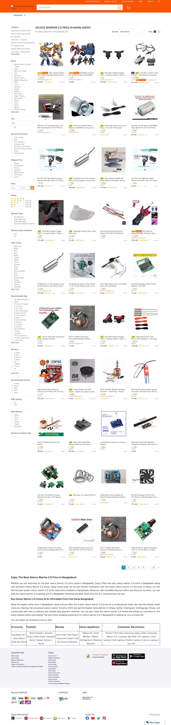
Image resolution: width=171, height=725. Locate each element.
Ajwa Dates (18, 638)
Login (140, 1)
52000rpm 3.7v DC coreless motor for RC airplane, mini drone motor (82, 180)
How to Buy (15, 658)
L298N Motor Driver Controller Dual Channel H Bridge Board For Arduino (50, 550)
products (43, 620)
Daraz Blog (52, 662)
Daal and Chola (19, 642)
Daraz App (51, 671)
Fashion (31, 626)
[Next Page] (159, 568)
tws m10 (131, 643)
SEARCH (120, 7)
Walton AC (87, 633)
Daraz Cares (52, 664)
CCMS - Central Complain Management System (27, 666)
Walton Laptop (133, 640)
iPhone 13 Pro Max (114, 633)
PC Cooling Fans (17, 46)
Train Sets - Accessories (20, 52)
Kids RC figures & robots (20, 49)
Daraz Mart (52, 668)
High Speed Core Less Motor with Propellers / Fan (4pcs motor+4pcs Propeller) (144, 339)
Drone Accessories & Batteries (23, 43)
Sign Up (150, 1)
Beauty (59, 626)
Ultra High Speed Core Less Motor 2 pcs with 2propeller (113, 285)
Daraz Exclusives (54, 673)
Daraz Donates (53, 675)
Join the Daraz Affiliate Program (59, 683)
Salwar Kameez (44, 640)
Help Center (15, 656)
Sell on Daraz (52, 679)
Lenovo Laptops (150, 640)
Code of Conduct (54, 681)
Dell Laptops (119, 640)
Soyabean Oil (18, 634)
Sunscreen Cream (64, 638)
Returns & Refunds (17, 660)
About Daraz (52, 656)
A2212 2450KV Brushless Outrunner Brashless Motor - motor (80, 339)
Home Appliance (89, 626)
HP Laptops (143, 636)
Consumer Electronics (131, 626)
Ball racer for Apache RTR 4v (84, 495)
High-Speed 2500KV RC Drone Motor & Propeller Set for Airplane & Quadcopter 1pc (112, 180)
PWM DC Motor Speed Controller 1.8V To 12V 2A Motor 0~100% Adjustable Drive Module (144, 550)
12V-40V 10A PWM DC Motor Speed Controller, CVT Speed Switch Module (48, 497)
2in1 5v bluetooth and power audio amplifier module (50, 338)
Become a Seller (110, 1)
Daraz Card (52, 660)
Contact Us (15, 662)
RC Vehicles (15, 37)
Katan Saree (39, 636)
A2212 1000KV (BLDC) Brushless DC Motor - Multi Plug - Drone (112, 390)
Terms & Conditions (17, 664)
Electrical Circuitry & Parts (21, 31)
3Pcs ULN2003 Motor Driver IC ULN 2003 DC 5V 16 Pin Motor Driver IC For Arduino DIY (81, 550)
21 (154, 567)
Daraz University (53, 677)
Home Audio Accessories (21, 34)
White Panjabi (36, 633)
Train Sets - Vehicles (19, 40)
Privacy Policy (53, 666)
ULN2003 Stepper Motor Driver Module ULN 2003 (143, 285)
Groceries (17, 626)
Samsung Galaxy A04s (135, 633)
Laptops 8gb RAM (127, 636)
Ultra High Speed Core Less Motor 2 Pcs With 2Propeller (113, 127)
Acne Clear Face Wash (66, 634)
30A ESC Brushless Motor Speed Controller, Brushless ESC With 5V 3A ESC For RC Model (144, 391)
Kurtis (41, 643)
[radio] (12, 199)
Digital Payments (54, 658)
